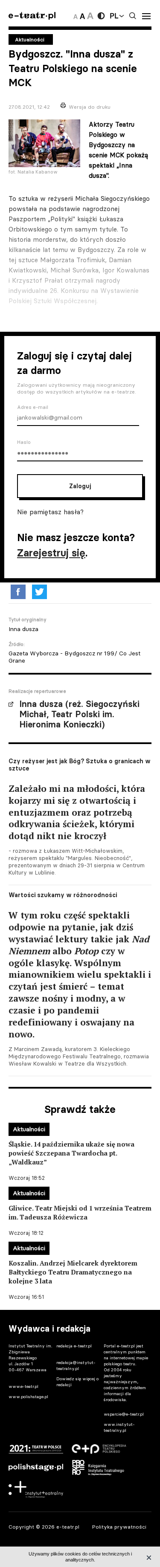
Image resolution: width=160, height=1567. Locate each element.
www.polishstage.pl (28, 1396)
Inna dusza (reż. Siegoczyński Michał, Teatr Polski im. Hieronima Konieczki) (79, 714)
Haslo (24, 442)
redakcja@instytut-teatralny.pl (76, 1365)
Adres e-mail (32, 407)
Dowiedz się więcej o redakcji (77, 1381)
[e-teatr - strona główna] (32, 16)
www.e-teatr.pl (23, 1386)
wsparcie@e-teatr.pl (124, 1414)
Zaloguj (80, 486)
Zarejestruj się (51, 553)
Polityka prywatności (119, 1527)
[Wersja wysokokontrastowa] (101, 16)
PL (114, 16)
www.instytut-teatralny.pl (119, 1427)
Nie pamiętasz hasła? (50, 511)
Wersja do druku (90, 107)
